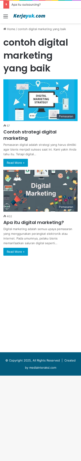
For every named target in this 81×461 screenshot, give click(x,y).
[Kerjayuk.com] (29, 16)
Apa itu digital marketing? (33, 222)
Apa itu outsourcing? (26, 4)
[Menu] (5, 18)
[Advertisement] (40, 66)
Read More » (16, 162)
